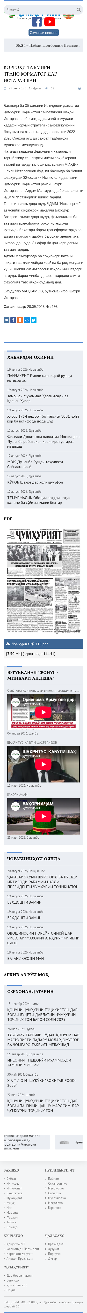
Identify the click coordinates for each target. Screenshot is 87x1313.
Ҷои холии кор (17, 1285)
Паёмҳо (53, 1179)
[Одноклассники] (20, 320)
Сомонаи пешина (44, 32)
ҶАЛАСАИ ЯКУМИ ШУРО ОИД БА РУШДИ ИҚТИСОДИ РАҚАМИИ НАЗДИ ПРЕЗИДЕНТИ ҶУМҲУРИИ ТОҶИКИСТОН (43, 882)
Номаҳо (12, 1227)
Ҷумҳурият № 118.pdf (29, 643)
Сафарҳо (54, 1193)
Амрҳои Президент (20, 1259)
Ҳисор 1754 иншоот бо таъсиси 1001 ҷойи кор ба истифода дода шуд (43, 418)
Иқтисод (13, 1183)
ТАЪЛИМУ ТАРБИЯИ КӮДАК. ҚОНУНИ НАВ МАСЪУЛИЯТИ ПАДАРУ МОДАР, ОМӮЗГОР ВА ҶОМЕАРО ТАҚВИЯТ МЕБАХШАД (43, 1039)
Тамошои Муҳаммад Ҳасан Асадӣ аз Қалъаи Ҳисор (37, 398)
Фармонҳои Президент (23, 1249)
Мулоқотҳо (56, 1188)
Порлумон (55, 1254)
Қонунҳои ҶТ (16, 1244)
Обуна (11, 1290)
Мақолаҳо (55, 1203)
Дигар (52, 1259)
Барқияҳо (55, 1208)
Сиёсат (11, 1179)
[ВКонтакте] (6, 320)
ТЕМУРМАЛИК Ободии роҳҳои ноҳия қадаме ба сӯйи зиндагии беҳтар (38, 500)
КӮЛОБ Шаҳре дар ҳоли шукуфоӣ (35, 482)
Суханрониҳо (57, 1183)
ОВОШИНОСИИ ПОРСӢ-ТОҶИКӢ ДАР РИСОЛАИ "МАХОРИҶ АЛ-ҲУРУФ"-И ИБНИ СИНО (43, 938)
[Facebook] (13, 320)
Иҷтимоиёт (14, 1188)
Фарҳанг (13, 1217)
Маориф (12, 1213)
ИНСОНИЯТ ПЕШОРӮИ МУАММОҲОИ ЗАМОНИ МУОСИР (39, 1062)
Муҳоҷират (14, 1198)
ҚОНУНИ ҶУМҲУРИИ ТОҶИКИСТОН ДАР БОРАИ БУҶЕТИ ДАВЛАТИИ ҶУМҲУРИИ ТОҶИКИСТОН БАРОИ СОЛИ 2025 (42, 1014)
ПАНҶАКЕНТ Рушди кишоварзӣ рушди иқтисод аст (39, 378)
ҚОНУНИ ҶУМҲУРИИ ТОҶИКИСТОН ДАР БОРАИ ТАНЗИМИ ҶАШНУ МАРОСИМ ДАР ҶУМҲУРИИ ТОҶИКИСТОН (43, 1105)
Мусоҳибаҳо (57, 1198)
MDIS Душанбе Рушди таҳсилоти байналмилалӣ (35, 464)
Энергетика (14, 1193)
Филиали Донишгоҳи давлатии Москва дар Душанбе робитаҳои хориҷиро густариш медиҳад (43, 441)
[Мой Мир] (27, 320)
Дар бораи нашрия (20, 1276)
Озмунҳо (13, 1280)
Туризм (11, 1222)
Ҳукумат (53, 1249)
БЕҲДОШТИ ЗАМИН (24, 902)
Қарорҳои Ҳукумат (20, 1254)
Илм (9, 1208)
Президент (55, 1244)
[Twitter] (33, 320)
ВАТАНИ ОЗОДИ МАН (25, 958)
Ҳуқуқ (11, 1203)
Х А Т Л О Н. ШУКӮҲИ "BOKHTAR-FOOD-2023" (41, 1083)
